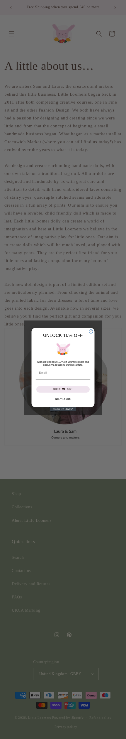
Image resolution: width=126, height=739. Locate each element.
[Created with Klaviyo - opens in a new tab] (63, 409)
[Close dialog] (91, 331)
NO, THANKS (63, 399)
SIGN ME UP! (63, 389)
